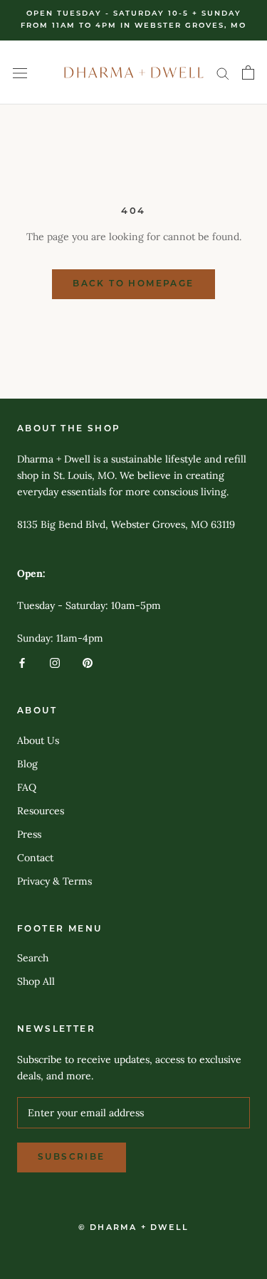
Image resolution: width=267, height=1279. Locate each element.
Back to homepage (133, 284)
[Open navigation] (20, 72)
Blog (27, 763)
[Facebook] (22, 662)
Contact (35, 857)
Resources (40, 810)
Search (32, 957)
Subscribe (71, 1157)
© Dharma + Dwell (133, 1228)
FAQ (26, 787)
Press (29, 834)
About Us (38, 740)
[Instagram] (55, 662)
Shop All (36, 981)
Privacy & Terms (54, 881)
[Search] (222, 73)
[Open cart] (248, 72)
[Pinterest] (88, 662)
